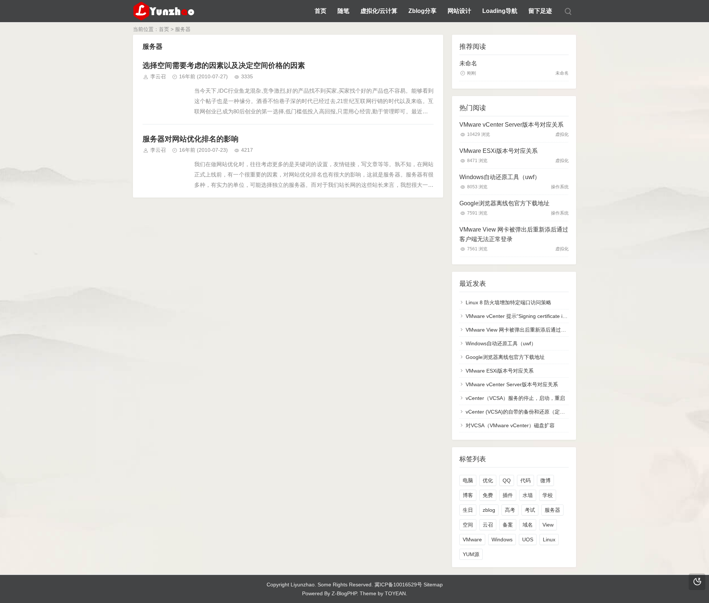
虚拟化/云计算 (378, 11)
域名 (528, 525)
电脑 (468, 480)
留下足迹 (540, 11)
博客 (468, 495)
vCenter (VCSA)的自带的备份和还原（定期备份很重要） (531, 412)
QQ (507, 480)
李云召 (158, 76)
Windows (502, 539)
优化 (488, 480)
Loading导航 (499, 11)
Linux (549, 539)
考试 (530, 510)
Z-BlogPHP (344, 593)
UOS (527, 539)
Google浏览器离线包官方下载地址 (504, 203)
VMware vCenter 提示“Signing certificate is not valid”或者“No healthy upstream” (558, 316)
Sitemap (433, 584)
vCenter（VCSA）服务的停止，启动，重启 (515, 398)
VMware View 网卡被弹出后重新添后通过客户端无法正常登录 (513, 234)
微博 (545, 480)
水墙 (528, 495)
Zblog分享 (422, 11)
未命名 (468, 63)
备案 (508, 525)
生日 (468, 510)
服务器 (552, 510)
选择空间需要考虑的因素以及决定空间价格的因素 (224, 65)
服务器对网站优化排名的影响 (191, 139)
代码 (525, 480)
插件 (508, 495)
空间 (468, 525)
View (548, 525)
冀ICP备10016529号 (398, 584)
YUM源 (471, 554)
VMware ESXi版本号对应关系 (498, 151)
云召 (488, 525)
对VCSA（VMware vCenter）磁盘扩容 (510, 425)
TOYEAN (395, 593)
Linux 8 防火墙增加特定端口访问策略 (508, 302)
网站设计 (459, 11)
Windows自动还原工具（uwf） (499, 177)
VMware (472, 539)
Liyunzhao (303, 584)
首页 (320, 11)
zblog (489, 510)
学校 (547, 495)
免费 (488, 495)
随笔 (343, 11)
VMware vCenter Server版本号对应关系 (511, 124)
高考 (510, 510)
